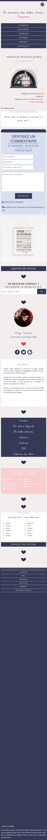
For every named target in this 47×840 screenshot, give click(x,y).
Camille (8, 530)
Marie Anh (31, 523)
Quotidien (23, 29)
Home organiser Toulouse (35, 484)
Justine (8, 523)
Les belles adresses (23, 431)
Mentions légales (23, 590)
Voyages (23, 38)
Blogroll (23, 579)
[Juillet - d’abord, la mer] (23, 632)
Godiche (30, 481)
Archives (23, 443)
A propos (24, 25)
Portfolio (23, 46)
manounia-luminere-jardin (24, 56)
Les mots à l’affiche (23, 426)
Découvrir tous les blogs (24, 544)
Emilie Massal (10, 489)
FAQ (23, 448)
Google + (40, 99)
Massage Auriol (10, 484)
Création (23, 33)
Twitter (33, 99)
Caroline (30, 528)
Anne (29, 479)
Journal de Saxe (11, 486)
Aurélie (8, 535)
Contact (23, 42)
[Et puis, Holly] (23, 809)
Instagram (29, 352)
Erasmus (23, 437)
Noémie (8, 526)
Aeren (29, 533)
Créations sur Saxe (23, 454)
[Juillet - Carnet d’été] (23, 708)
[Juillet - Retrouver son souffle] (23, 784)
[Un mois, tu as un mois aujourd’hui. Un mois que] (23, 657)
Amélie (30, 486)
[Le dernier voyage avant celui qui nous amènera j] (23, 733)
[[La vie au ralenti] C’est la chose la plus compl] (23, 607)
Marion (8, 533)
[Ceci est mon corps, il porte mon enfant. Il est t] (23, 683)
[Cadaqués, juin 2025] (23, 759)
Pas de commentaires (36, 102)
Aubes (8, 528)
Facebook (26, 99)
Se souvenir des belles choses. (23, 14)
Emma (29, 530)
